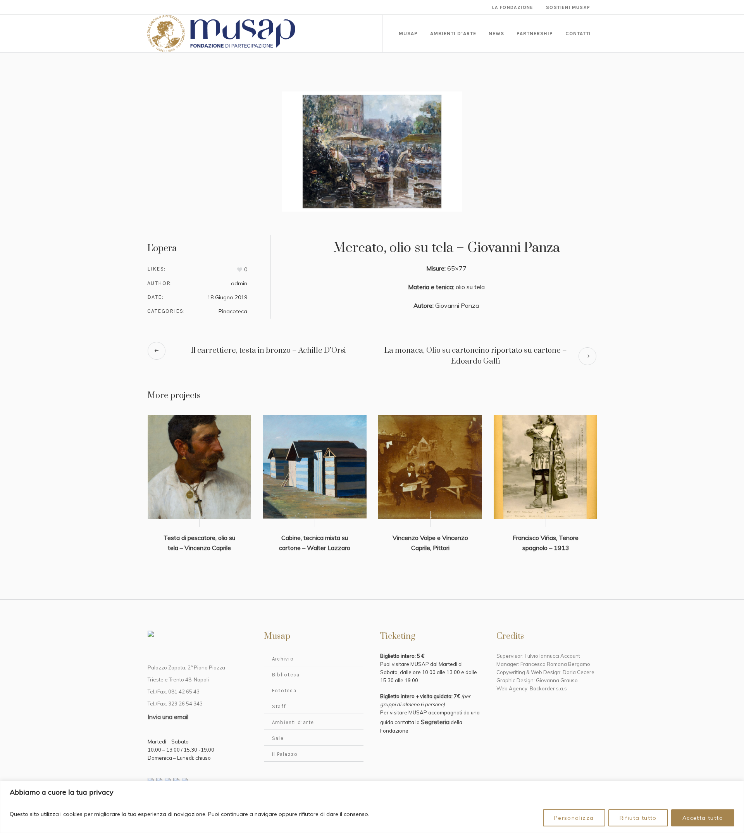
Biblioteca (286, 675)
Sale (278, 738)
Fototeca (284, 690)
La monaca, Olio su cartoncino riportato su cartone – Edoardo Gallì (475, 356)
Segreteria (435, 722)
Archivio (283, 659)
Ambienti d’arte (293, 722)
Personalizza (574, 817)
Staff (279, 706)
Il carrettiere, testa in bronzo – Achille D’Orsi (268, 350)
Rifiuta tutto (638, 817)
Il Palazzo (285, 754)
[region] (372, 807)
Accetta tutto (702, 817)
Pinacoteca (233, 311)
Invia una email (168, 717)
